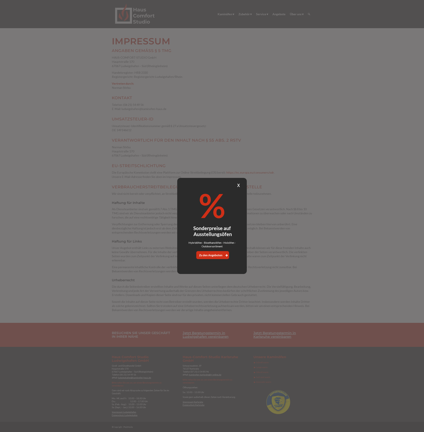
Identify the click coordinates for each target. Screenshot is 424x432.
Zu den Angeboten (211, 255)
